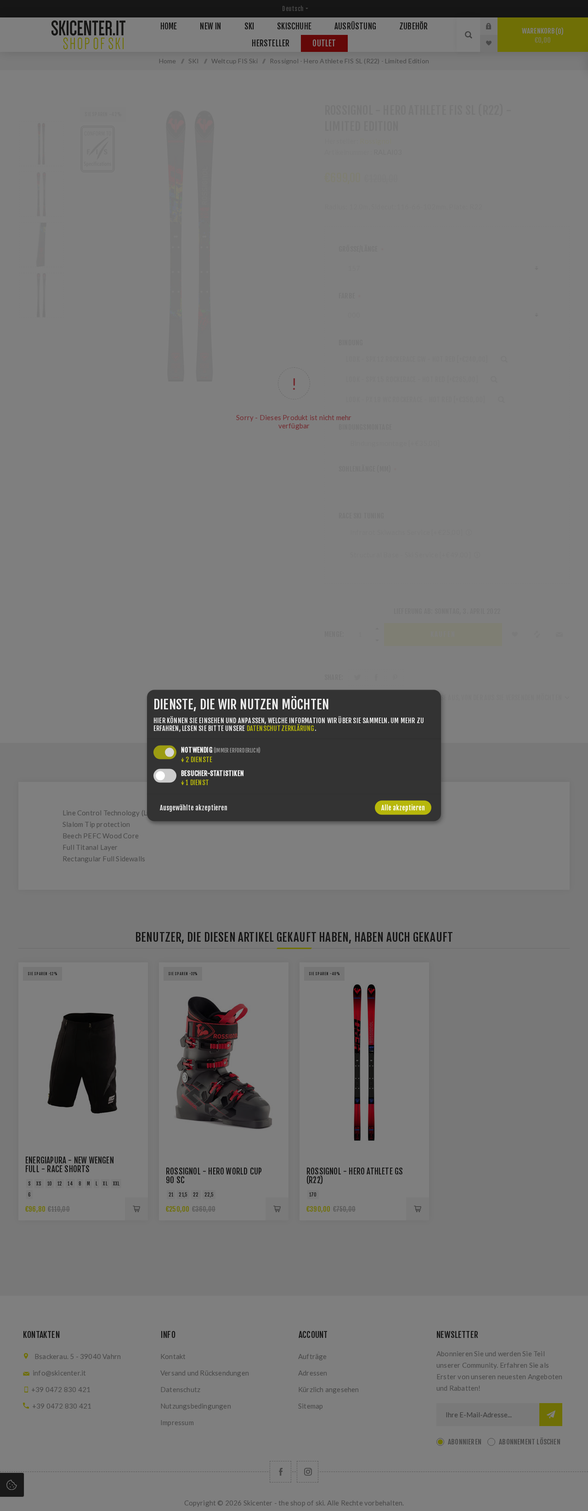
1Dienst (195, 782)
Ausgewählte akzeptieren (193, 808)
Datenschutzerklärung (281, 728)
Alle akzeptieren (403, 808)
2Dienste (196, 760)
